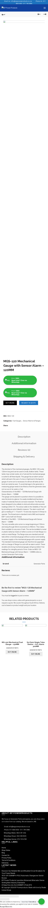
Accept (2, 907)
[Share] (7, 896)
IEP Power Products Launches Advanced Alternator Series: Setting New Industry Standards (23, 881)
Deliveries (5, 863)
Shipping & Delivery (24, 456)
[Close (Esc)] (2, 896)
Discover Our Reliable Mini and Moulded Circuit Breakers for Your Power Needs (23, 872)
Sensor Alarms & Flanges (32, 421)
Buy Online (10, 403)
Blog (3, 853)
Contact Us (5, 855)
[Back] (3, 14)
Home (4, 848)
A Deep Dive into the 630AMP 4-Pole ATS (17, 885)
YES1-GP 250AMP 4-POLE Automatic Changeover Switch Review (23, 877)
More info (8, 907)
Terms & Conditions (8, 860)
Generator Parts (12, 648)
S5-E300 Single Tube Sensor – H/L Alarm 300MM (36, 644)
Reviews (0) (24, 450)
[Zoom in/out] (16, 896)
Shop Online (6, 850)
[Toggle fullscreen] (11, 896)
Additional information (24, 443)
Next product (44, 14)
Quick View (45, 626)
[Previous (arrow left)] (2, 899)
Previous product (39, 14)
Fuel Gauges (17, 421)
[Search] (40, 8)
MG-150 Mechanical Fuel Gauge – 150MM (12, 643)
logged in (14, 595)
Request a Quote (28, 403)
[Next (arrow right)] (7, 899)
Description (24, 436)
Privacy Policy (6, 858)
